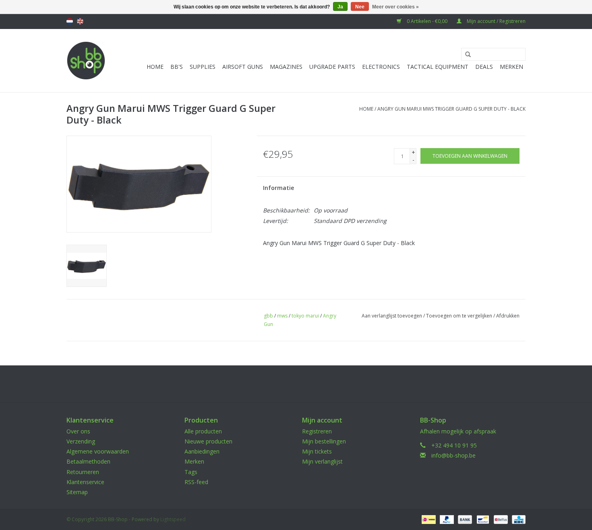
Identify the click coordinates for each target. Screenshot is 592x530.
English (80, 21)
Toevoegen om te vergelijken (459, 315)
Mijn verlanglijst (322, 461)
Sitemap (77, 492)
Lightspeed (173, 519)
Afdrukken (508, 315)
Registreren (317, 431)
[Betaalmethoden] (428, 519)
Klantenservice (85, 482)
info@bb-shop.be (453, 455)
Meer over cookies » (395, 7)
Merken (511, 66)
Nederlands (69, 21)
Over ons (78, 431)
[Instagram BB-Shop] (303, 383)
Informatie (278, 188)
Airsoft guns (242, 66)
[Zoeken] (465, 55)
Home (155, 66)
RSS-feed (196, 482)
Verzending (80, 441)
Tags (190, 472)
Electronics (381, 66)
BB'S (176, 66)
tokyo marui (305, 315)
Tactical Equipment (437, 66)
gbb (268, 315)
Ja (340, 7)
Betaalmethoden (88, 461)
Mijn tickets (317, 451)
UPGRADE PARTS (332, 66)
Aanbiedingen (201, 451)
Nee (359, 7)
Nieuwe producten (208, 441)
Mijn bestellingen (324, 441)
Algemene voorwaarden (97, 451)
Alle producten (203, 431)
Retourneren (82, 472)
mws (282, 315)
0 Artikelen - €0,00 (427, 21)
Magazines (286, 66)
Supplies (202, 66)
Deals (484, 66)
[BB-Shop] (86, 60)
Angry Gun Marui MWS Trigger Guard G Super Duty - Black (451, 108)
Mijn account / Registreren (496, 21)
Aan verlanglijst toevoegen (392, 315)
